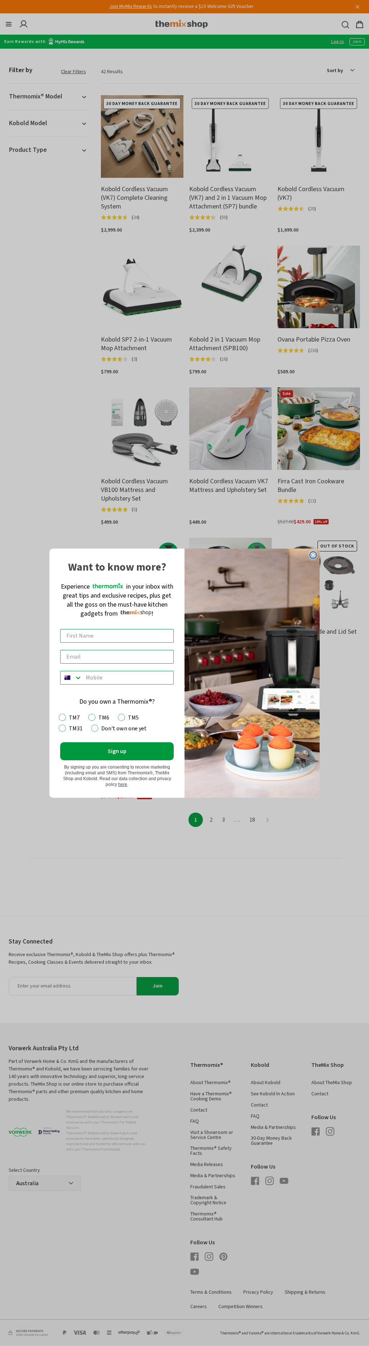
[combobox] (71, 677)
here (122, 784)
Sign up (117, 751)
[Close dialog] (313, 555)
